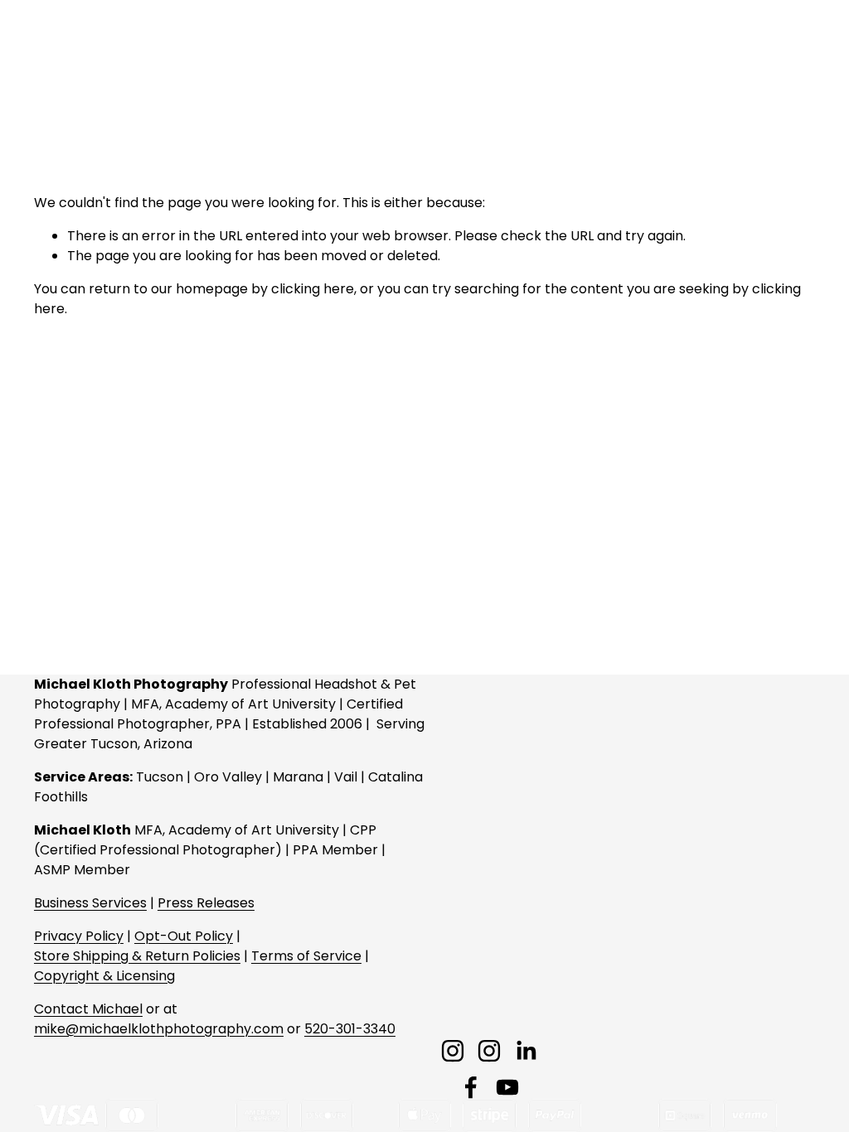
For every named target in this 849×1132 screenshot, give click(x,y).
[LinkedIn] (525, 1050)
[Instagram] (452, 1050)
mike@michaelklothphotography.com (159, 1028)
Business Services (90, 902)
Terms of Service (306, 955)
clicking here (312, 288)
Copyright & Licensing (104, 975)
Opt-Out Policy (183, 936)
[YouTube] (507, 1087)
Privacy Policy (79, 936)
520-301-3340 (349, 1028)
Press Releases (206, 902)
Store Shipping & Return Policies (137, 955)
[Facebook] (471, 1087)
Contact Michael (88, 1008)
